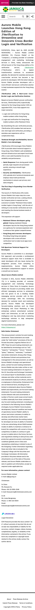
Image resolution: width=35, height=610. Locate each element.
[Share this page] (32, 16)
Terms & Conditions (25, 603)
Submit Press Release (10, 603)
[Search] (23, 16)
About (9, 599)
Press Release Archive (20, 599)
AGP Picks (4, 3)
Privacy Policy (27, 607)
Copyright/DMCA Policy (12, 607)
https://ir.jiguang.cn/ (8, 327)
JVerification (29, 67)
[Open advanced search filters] (27, 16)
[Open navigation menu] (3, 16)
